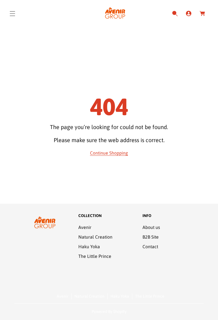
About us (151, 227)
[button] (12, 13)
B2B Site (150, 236)
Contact (150, 246)
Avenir (84, 227)
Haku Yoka (89, 246)
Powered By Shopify (109, 311)
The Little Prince (94, 256)
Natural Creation (95, 236)
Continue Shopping (109, 152)
